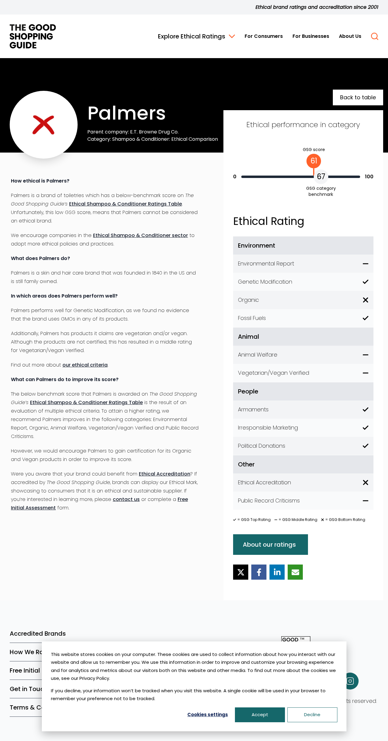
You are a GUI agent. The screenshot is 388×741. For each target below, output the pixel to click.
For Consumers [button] (264, 36)
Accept (260, 714)
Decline (312, 714)
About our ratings (269, 544)
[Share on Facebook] (258, 572)
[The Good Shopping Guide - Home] (33, 36)
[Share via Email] (295, 572)
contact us (126, 499)
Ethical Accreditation (164, 473)
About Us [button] (350, 36)
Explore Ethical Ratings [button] (191, 36)
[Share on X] (240, 572)
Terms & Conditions (39, 707)
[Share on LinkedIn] (277, 572)
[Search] (374, 36)
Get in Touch (29, 689)
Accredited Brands (38, 633)
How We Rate (30, 652)
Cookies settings (207, 714)
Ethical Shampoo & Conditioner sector (140, 235)
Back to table (358, 97)
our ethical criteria (85, 364)
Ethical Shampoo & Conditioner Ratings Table (125, 203)
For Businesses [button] (311, 36)
